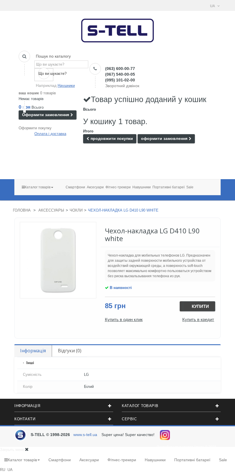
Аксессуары (51, 210)
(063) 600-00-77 (120, 68)
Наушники (66, 85)
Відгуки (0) (69, 350)
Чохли (76, 210)
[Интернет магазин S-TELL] (118, 29)
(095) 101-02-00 (120, 80)
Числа (199, 447)
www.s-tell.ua (85, 434)
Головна (22, 210)
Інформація (33, 350)
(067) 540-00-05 (120, 74)
